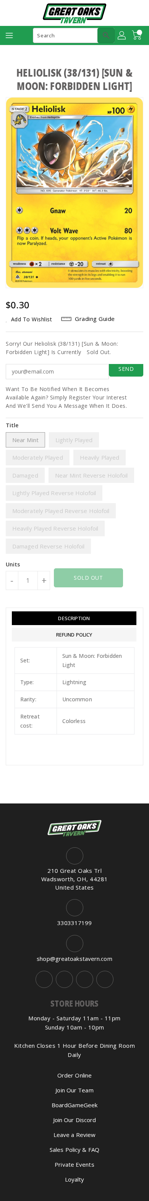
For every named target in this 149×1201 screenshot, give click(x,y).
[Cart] (137, 35)
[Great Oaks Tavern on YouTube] (84, 979)
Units (13, 564)
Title (12, 425)
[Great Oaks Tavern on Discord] (104, 979)
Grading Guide (95, 318)
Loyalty (74, 1179)
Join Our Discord (74, 1120)
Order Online (74, 1075)
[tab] (74, 618)
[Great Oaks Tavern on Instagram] (64, 979)
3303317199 (74, 923)
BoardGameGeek (74, 1105)
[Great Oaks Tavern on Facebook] (44, 979)
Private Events (74, 1164)
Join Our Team (74, 1090)
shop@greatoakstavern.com (74, 958)
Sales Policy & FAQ (74, 1149)
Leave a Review (74, 1134)
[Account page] (122, 35)
